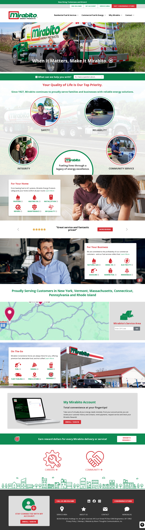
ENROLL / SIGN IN (29, 522)
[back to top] (142, 526)
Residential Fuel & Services (65, 15)
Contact (128, 15)
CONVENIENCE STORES (123, 501)
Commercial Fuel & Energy (93, 15)
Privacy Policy (71, 521)
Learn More (49, 191)
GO (137, 329)
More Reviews (105, 229)
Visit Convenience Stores (124, 6)
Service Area (105, 6)
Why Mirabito (114, 15)
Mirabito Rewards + (126, 439)
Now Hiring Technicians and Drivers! (72, 2)
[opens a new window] (88, 501)
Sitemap (81, 521)
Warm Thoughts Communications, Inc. (108, 521)
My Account (91, 6)
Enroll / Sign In (72, 422)
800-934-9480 (77, 6)
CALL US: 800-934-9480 (65, 501)
